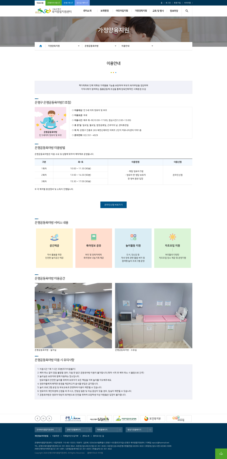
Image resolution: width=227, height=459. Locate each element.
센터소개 (87, 10)
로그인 (168, 3)
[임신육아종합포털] (179, 418)
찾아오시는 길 (98, 436)
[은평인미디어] (73, 418)
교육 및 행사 (158, 11)
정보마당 (174, 11)
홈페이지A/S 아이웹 (95, 453)
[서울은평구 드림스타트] (99, 418)
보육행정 (104, 10)
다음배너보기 (49, 418)
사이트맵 (187, 3)
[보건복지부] (152, 418)
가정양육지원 (141, 10)
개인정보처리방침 (41, 436)
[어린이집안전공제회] (126, 418)
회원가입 (177, 3)
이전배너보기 (37, 418)
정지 (43, 418)
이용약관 (55, 436)
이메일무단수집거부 (70, 436)
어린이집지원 (122, 10)
